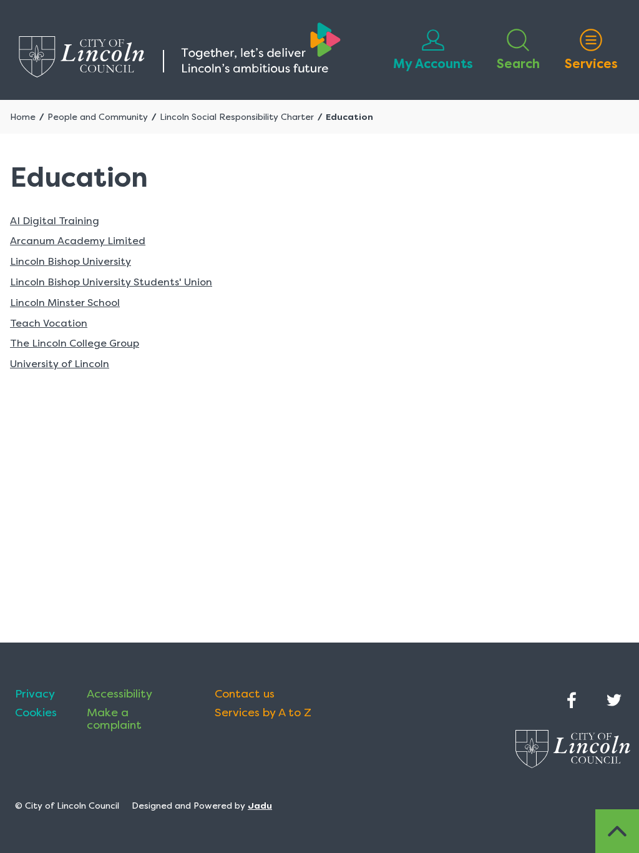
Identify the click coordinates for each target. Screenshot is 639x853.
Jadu (260, 806)
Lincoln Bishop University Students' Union (111, 282)
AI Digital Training (54, 221)
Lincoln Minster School (65, 302)
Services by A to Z (263, 712)
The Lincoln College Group (74, 343)
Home (23, 117)
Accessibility (119, 694)
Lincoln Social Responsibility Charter (237, 117)
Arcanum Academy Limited (77, 241)
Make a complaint (114, 718)
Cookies (36, 712)
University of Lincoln (59, 364)
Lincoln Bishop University (70, 261)
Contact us (245, 694)
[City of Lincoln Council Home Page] (179, 50)
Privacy (35, 694)
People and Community (97, 117)
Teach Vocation (48, 323)
